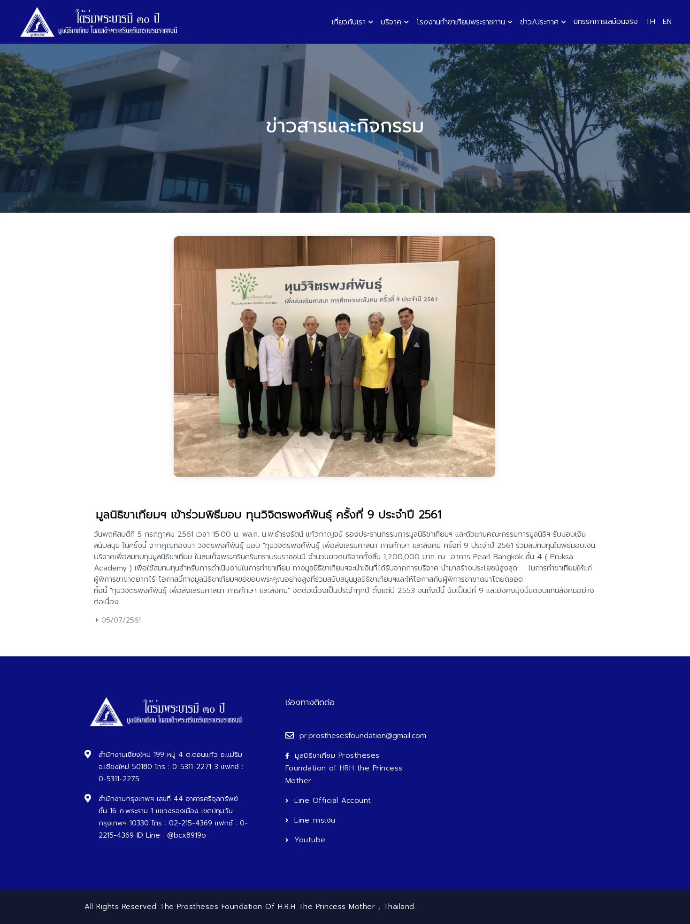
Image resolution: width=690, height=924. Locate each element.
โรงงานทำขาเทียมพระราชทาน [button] (460, 22)
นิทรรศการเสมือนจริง (606, 21)
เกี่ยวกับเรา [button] (349, 22)
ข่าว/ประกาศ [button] (539, 22)
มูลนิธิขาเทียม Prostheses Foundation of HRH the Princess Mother (344, 768)
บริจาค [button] (391, 22)
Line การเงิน (315, 820)
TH (650, 21)
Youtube (310, 840)
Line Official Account (332, 800)
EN (667, 21)
